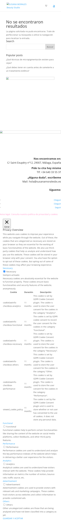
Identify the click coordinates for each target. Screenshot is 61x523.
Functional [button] (8, 423)
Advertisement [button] (10, 481)
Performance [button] (9, 443)
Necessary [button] (8, 268)
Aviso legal (5, 214)
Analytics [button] (7, 460)
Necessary (11, 271)
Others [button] (6, 501)
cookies (54, 214)
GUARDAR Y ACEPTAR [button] (13, 518)
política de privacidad (38, 214)
